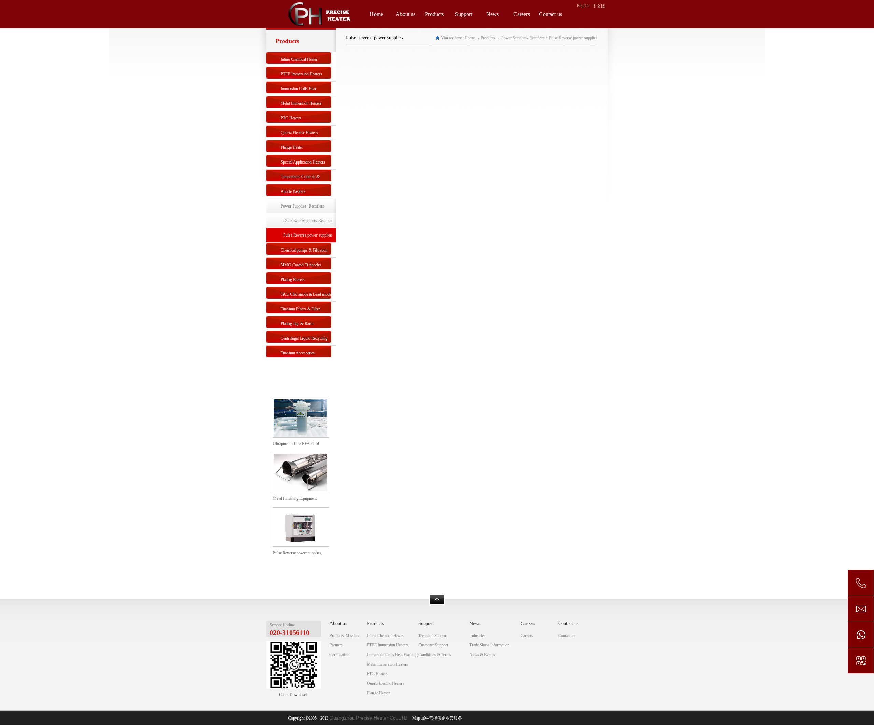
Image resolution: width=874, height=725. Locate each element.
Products (488, 37)
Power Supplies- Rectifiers (523, 37)
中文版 (599, 6)
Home (376, 14)
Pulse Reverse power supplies (573, 37)
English (583, 5)
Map (415, 718)
